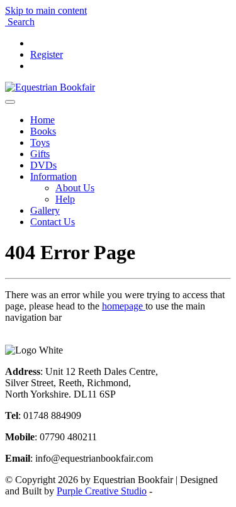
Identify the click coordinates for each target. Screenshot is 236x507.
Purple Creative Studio (102, 491)
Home (42, 119)
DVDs (43, 165)
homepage (123, 306)
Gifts (40, 153)
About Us (74, 187)
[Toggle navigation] (10, 102)
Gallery (45, 210)
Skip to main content (46, 10)
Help (65, 199)
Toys (40, 142)
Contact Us (52, 221)
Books (43, 131)
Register (46, 54)
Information (53, 176)
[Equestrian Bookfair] (50, 87)
